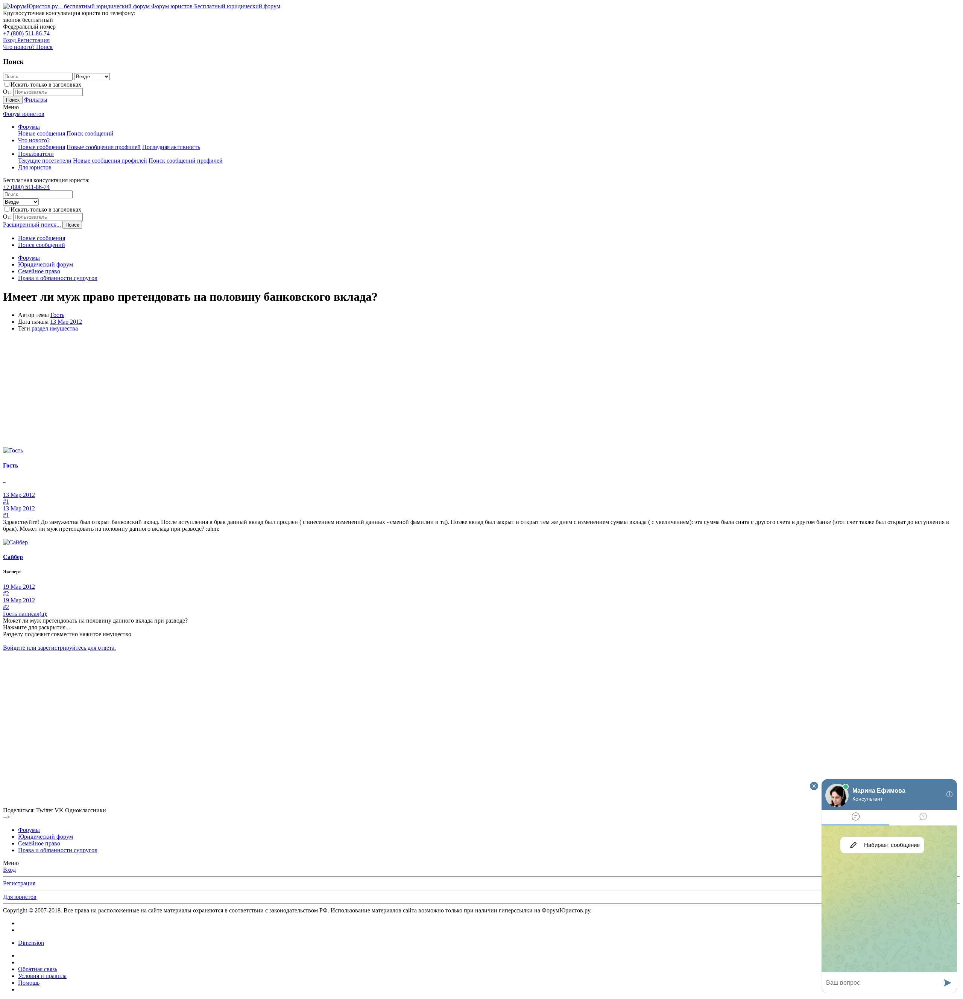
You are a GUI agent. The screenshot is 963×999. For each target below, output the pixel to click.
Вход (9, 870)
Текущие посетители (44, 160)
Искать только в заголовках (46, 84)
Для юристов (35, 167)
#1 (6, 501)
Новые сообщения (41, 133)
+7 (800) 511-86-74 (26, 33)
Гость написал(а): (25, 614)
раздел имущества (55, 328)
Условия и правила (42, 976)
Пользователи (36, 154)
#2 (6, 593)
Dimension (31, 943)
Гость (57, 315)
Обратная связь (37, 969)
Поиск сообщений (90, 133)
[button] (11, 107)
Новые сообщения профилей (104, 147)
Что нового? (34, 140)
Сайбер (13, 557)
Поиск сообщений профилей (186, 160)
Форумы (29, 126)
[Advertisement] (481, 390)
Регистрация (19, 883)
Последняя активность (171, 147)
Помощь (28, 982)
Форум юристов (23, 114)
